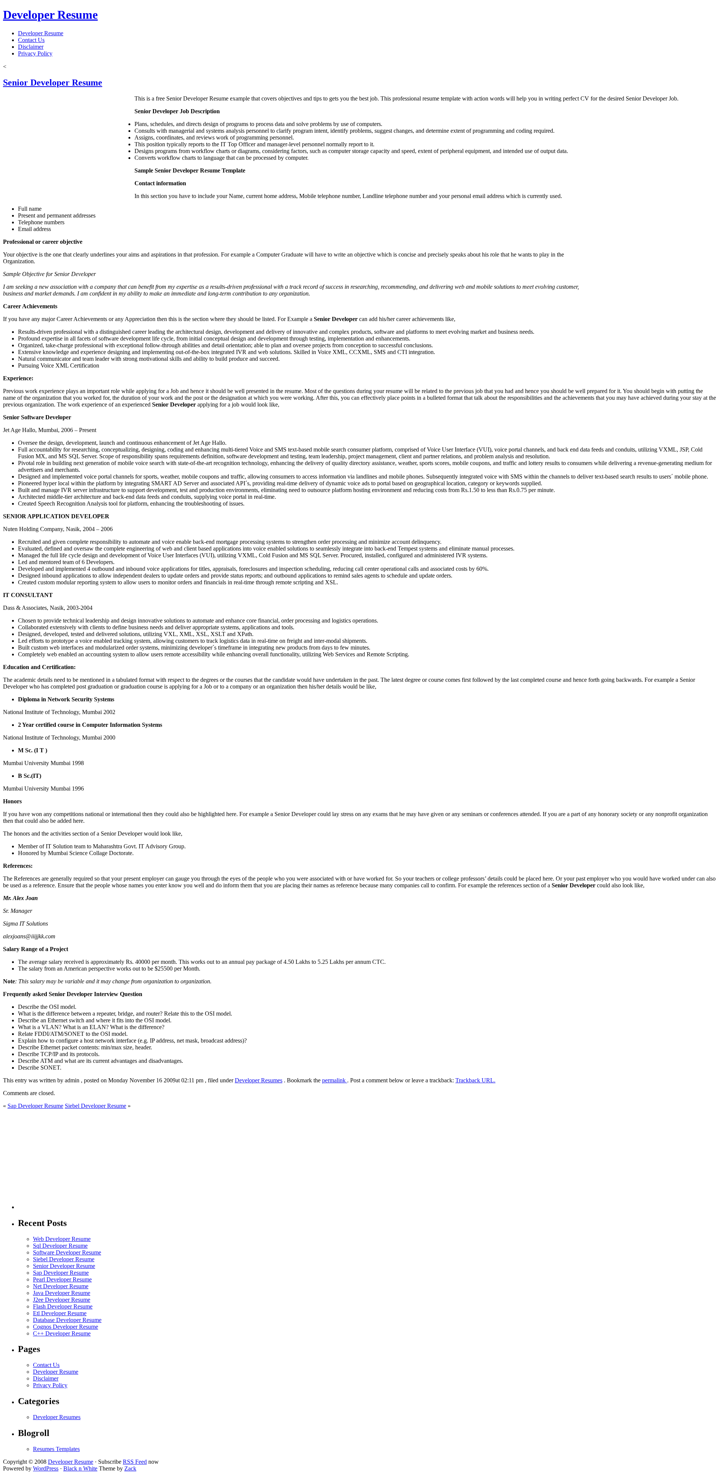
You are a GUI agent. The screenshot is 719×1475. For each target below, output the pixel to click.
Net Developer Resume (60, 1286)
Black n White (80, 1468)
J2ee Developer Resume (61, 1299)
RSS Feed (135, 1461)
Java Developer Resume (61, 1293)
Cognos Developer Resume (65, 1326)
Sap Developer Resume (35, 1106)
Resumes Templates (56, 1449)
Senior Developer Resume (52, 82)
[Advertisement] (95, 66)
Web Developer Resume (62, 1239)
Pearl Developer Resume (62, 1279)
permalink (334, 1080)
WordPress (45, 1468)
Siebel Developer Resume (95, 1106)
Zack (130, 1468)
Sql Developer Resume (60, 1245)
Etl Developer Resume (60, 1313)
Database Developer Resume (67, 1320)
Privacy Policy (35, 53)
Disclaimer (30, 47)
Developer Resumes (258, 1080)
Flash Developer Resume (62, 1306)
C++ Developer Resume (62, 1333)
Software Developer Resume (67, 1252)
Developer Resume (50, 14)
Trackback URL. (475, 1080)
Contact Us (31, 40)
